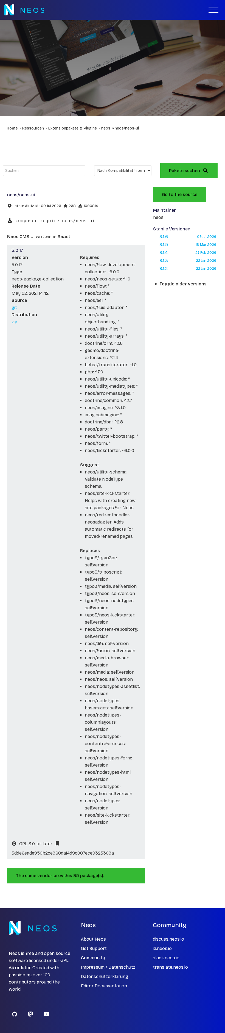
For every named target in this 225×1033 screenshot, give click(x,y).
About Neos (93, 939)
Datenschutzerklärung (104, 976)
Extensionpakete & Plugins (72, 128)
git (14, 307)
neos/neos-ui (127, 128)
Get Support (94, 948)
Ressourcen (33, 128)
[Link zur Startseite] (24, 9)
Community (93, 957)
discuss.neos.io (168, 939)
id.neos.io (162, 948)
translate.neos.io (170, 967)
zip (14, 321)
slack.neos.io (166, 957)
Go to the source (179, 194)
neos (105, 128)
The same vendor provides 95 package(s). (60, 875)
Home (12, 128)
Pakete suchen (184, 170)
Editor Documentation (104, 985)
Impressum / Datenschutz (108, 967)
